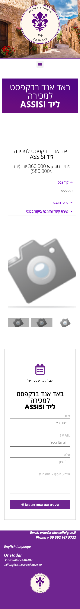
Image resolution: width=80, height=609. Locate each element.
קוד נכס (63, 182)
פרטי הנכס (60, 202)
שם (67, 416)
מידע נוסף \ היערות (54, 474)
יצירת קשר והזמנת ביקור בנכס (47, 211)
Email (65, 435)
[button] (40, 64)
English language (17, 546)
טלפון (65, 455)
